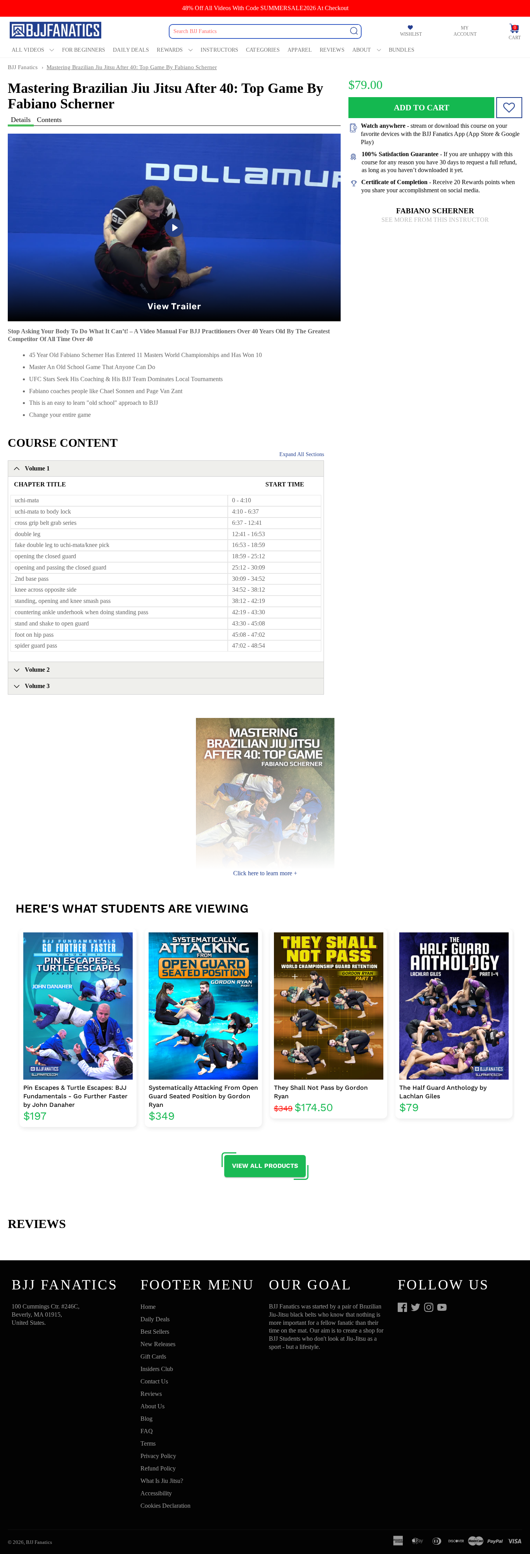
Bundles (401, 50)
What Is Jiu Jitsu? (161, 1480)
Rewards (170, 50)
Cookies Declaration (165, 1505)
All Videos (28, 50)
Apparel (300, 50)
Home (148, 1306)
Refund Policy (158, 1468)
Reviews (332, 50)
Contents (49, 120)
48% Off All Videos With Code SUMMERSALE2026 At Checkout (265, 8)
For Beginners (83, 50)
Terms (148, 1443)
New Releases (157, 1344)
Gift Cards (153, 1356)
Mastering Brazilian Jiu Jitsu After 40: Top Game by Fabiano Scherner (132, 67)
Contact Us (154, 1381)
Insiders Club (156, 1369)
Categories (263, 50)
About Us (152, 1406)
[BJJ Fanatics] (56, 31)
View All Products (265, 1165)
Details (21, 120)
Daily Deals (131, 50)
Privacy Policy (158, 1456)
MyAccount (465, 31)
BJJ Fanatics (23, 67)
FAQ (146, 1431)
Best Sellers (154, 1331)
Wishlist (411, 34)
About (361, 50)
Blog (146, 1418)
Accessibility (156, 1493)
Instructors (219, 50)
